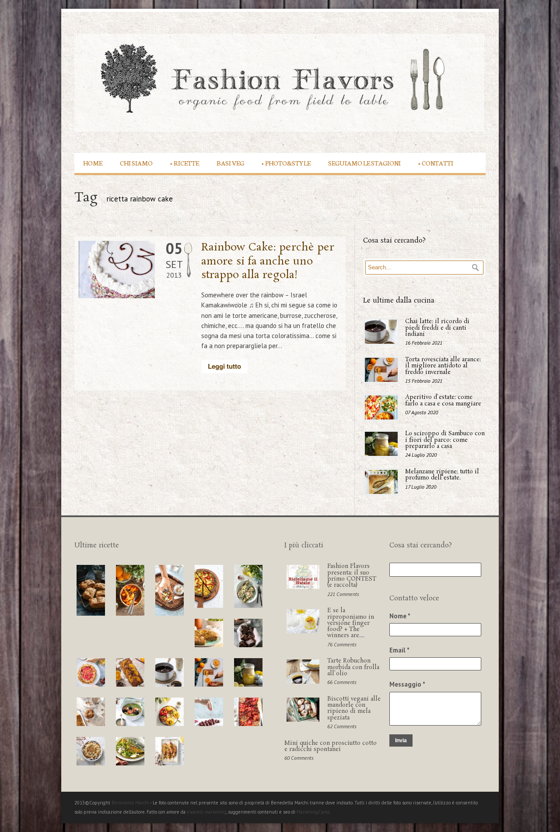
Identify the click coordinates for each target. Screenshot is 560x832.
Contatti (435, 162)
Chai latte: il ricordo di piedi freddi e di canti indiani (437, 327)
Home (92, 162)
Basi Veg (230, 162)
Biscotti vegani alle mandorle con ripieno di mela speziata (354, 708)
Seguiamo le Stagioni (364, 162)
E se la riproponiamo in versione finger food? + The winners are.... (350, 623)
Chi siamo (136, 162)
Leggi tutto (224, 366)
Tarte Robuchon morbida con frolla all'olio (353, 667)
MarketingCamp (313, 812)
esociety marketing (206, 812)
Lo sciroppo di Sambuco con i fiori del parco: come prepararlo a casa (445, 440)
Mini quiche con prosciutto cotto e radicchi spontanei (330, 746)
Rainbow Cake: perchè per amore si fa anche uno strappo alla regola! (267, 261)
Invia (401, 740)
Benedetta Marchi (131, 803)
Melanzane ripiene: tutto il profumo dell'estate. (442, 475)
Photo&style (286, 162)
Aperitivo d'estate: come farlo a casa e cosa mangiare (443, 400)
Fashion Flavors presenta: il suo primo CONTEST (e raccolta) (351, 575)
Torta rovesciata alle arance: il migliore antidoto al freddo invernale (443, 366)
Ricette (184, 162)
